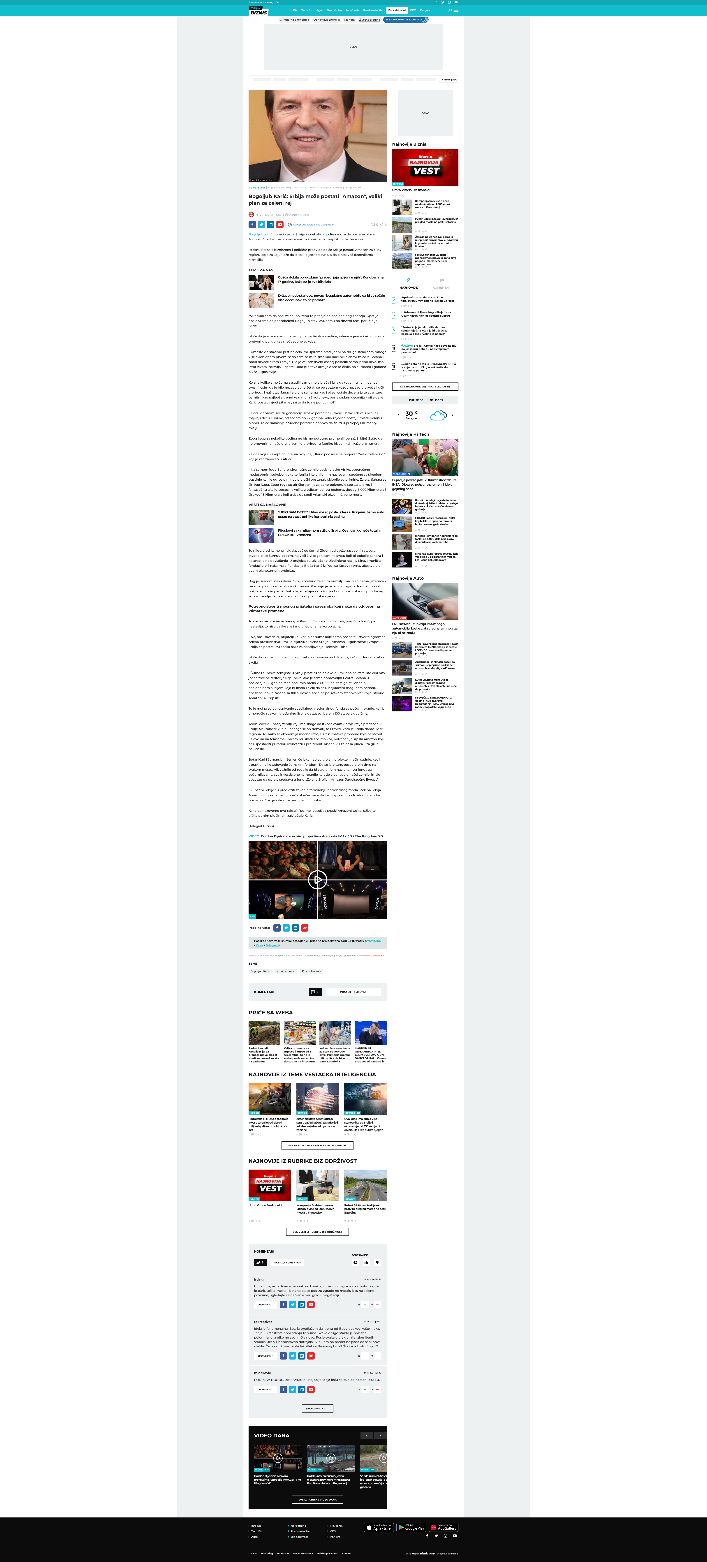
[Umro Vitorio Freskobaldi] (270, 1185)
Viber (259, 945)
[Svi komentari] (355, 1262)
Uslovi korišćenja (374, 955)
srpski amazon (286, 971)
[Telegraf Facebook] (436, 2)
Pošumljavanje (311, 971)
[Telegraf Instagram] (449, 2)
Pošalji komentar (353, 991)
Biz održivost (257, 187)
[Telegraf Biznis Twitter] (442, 2)
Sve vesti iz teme (317, 1145)
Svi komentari (317, 1408)
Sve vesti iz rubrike (317, 1231)
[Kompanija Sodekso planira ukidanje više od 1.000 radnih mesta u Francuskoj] (317, 1185)
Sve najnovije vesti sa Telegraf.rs (425, 386)
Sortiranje (360, 1255)
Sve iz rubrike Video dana (318, 1499)
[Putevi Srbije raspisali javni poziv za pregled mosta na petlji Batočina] (365, 1185)
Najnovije (409, 144)
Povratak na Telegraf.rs (265, 2)
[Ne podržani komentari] (377, 1262)
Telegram (272, 945)
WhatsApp (373, 941)
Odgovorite (265, 1304)
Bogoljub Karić (260, 234)
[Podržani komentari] (366, 1262)
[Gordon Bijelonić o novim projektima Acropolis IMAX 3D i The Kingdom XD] (278, 1458)
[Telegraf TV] (456, 2)
